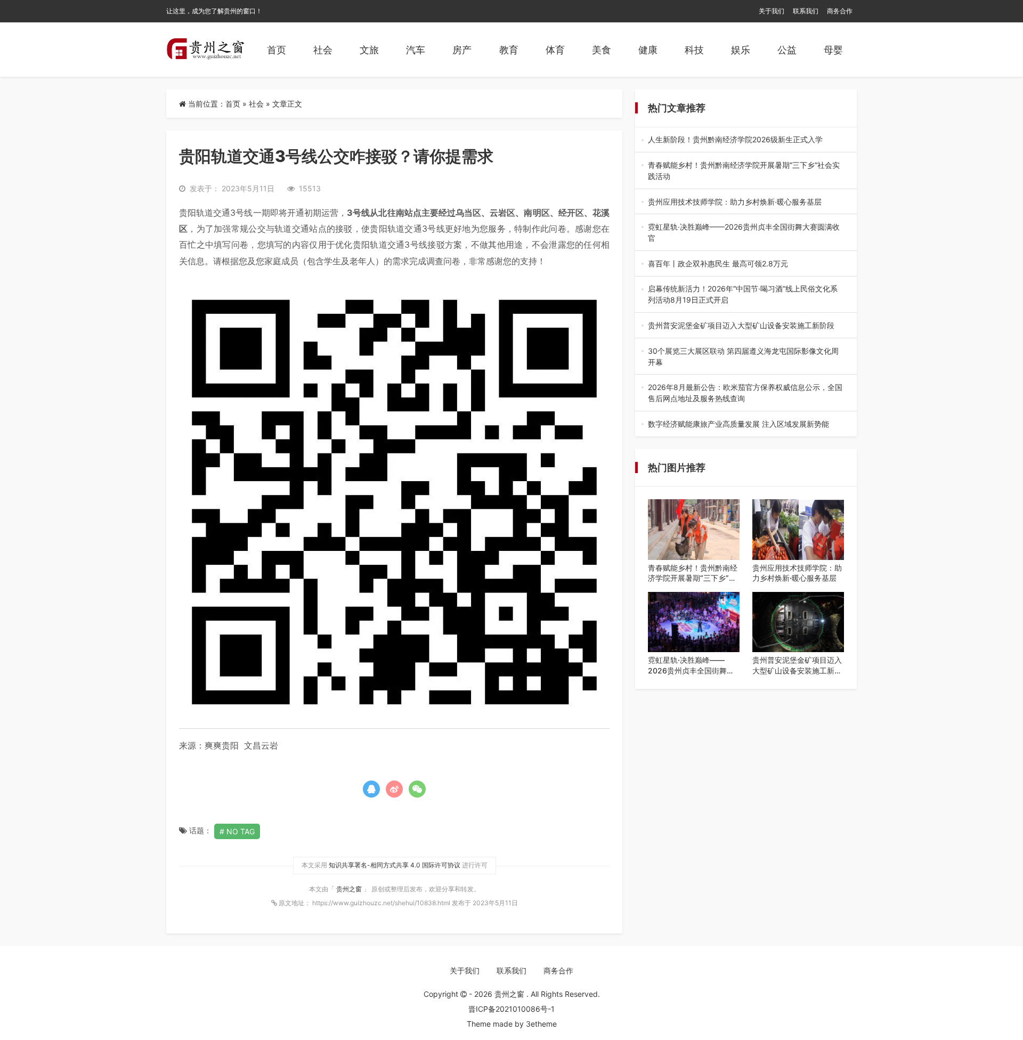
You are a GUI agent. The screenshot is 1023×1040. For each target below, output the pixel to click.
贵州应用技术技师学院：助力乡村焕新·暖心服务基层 (746, 202)
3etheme (541, 1023)
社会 (322, 49)
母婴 (833, 49)
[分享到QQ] (371, 789)
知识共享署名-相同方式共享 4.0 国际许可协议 (394, 865)
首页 (276, 49)
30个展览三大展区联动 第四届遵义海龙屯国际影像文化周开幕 (745, 357)
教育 (508, 49)
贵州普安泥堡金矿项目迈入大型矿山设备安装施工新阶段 (745, 326)
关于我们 (771, 11)
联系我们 (805, 11)
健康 (647, 49)
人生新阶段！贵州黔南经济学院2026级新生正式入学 (744, 140)
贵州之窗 (349, 889)
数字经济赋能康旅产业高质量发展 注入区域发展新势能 (744, 424)
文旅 (369, 49)
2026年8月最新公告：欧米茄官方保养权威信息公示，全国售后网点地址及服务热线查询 (745, 393)
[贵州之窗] (205, 49)
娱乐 (740, 49)
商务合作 (839, 11)
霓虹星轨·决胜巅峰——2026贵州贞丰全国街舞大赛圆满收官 (744, 232)
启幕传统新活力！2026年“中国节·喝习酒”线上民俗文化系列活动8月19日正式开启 (743, 294)
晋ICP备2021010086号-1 (511, 1008)
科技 (694, 49)
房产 (462, 49)
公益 (787, 49)
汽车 (415, 49)
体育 (555, 49)
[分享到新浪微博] (394, 789)
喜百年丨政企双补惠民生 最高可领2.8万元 (744, 264)
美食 (601, 49)
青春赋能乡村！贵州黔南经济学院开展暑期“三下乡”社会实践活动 (745, 171)
